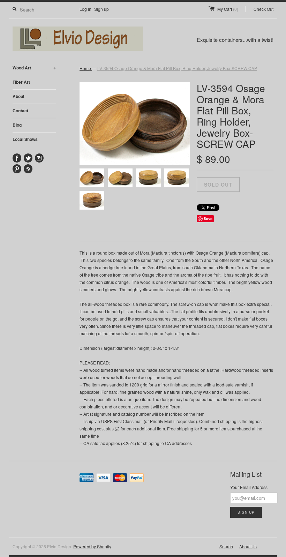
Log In (85, 9)
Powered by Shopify (92, 546)
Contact (20, 110)
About (18, 96)
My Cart (227, 9)
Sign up (101, 9)
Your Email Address (249, 487)
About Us (248, 546)
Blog (17, 125)
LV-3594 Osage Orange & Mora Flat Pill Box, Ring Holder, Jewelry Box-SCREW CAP (177, 68)
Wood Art (34, 68)
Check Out (263, 9)
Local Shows (25, 139)
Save (208, 218)
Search (226, 546)
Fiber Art (21, 82)
